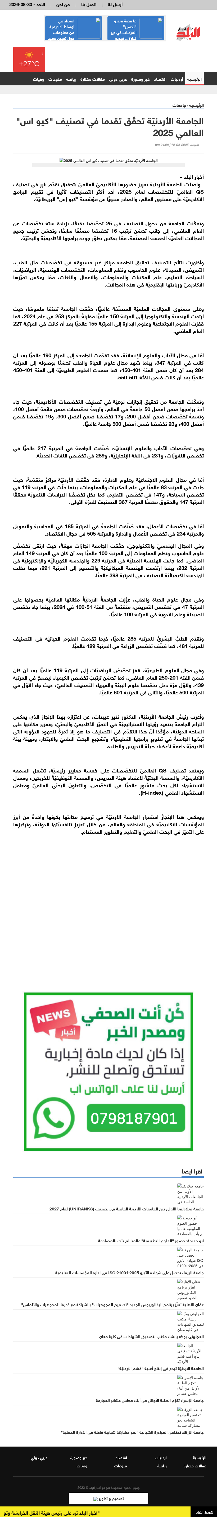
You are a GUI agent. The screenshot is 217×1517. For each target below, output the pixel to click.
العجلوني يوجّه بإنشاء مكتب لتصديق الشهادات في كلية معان (151, 1336)
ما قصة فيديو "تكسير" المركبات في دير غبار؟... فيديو (124, 29)
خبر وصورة (140, 78)
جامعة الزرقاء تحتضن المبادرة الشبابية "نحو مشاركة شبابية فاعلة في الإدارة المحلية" (132, 1431)
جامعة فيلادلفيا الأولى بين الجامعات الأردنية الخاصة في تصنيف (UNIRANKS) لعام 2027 (126, 1208)
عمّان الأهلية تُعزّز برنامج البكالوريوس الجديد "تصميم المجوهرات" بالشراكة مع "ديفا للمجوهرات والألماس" (112, 1304)
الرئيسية (194, 78)
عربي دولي (118, 78)
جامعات (179, 105)
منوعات (55, 78)
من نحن (63, 4)
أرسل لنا (115, 4)
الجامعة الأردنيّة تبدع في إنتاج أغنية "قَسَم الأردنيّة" (160, 1368)
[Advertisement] (108, 911)
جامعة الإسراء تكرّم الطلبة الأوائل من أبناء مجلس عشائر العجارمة (150, 1399)
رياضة (71, 78)
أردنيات (177, 78)
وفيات (38, 78)
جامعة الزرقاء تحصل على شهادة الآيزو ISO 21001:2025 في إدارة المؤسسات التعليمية (129, 1272)
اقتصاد (160, 78)
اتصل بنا (88, 4)
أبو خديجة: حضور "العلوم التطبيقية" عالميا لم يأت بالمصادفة (151, 1240)
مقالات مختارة (92, 78)
